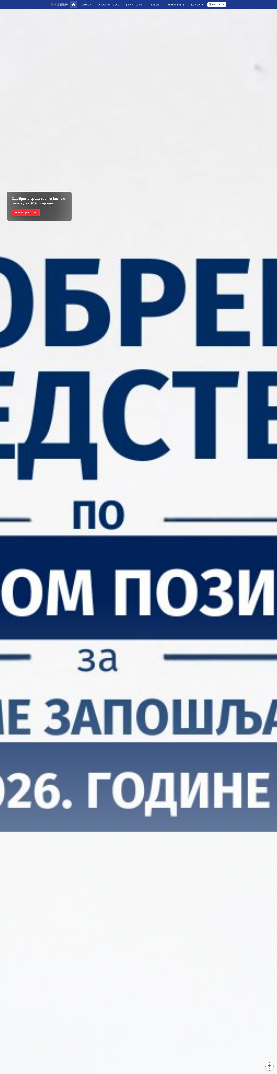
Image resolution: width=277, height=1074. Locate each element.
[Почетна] (73, 4)
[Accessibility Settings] (269, 1066)
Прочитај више (23, 214)
